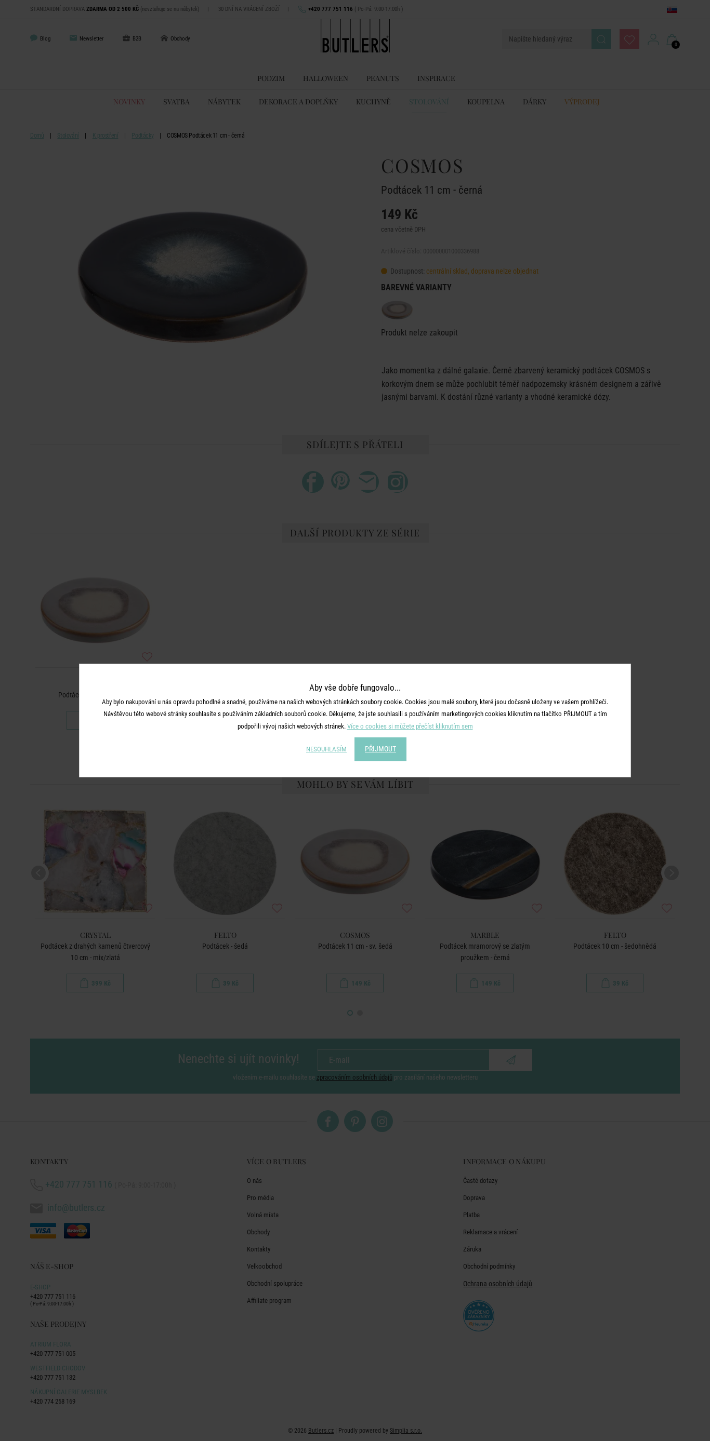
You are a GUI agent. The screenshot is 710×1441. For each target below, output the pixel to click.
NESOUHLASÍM (326, 749)
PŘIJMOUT (380, 749)
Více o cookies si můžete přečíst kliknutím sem (410, 726)
